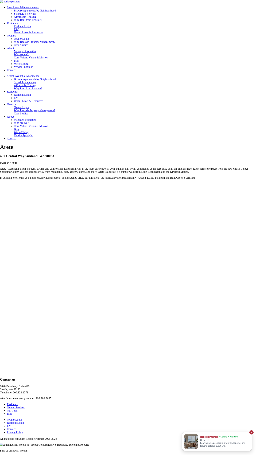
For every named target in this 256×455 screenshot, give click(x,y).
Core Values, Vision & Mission (31, 57)
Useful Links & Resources (28, 32)
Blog (16, 60)
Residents (12, 23)
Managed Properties (25, 51)
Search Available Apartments (23, 7)
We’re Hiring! (21, 63)
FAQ (17, 29)
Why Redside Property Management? (34, 41)
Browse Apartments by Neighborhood (35, 10)
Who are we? (21, 54)
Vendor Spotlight (23, 66)
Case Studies (21, 44)
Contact (11, 70)
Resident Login (22, 26)
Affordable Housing (25, 16)
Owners (11, 35)
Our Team (12, 410)
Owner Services (16, 407)
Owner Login (21, 38)
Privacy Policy (15, 432)
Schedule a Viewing (25, 13)
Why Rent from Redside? (28, 19)
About (10, 48)
